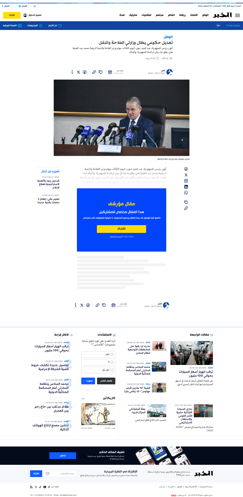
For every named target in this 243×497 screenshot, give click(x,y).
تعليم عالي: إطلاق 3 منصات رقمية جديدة (48, 200)
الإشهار (179, 487)
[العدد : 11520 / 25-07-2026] (98, 414)
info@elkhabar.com (68, 495)
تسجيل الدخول (116, 237)
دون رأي (105, 370)
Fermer (237, 15)
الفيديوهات (32, 25)
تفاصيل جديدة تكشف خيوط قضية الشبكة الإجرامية (50, 367)
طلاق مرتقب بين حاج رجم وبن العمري (51, 409)
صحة (122, 15)
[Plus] (72, 72)
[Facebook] (49, 487)
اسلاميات (146, 15)
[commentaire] (100, 72)
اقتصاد (194, 15)
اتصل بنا (171, 487)
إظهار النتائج (106, 381)
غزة (218, 25)
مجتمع (159, 15)
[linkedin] (186, 187)
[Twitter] (36, 487)
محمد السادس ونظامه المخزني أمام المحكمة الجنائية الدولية (138, 370)
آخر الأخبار (52, 25)
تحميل (63, 456)
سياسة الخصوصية (206, 487)
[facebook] (84, 72)
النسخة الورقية (10, 25)
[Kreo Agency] (174, 495)
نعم (107, 354)
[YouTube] (44, 487)
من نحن (162, 487)
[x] (78, 72)
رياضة (182, 15)
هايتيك (133, 15)
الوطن (205, 15)
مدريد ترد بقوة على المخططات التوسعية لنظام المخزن (139, 349)
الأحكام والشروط (191, 487)
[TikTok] (40, 487)
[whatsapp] (186, 192)
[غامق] (38, 6)
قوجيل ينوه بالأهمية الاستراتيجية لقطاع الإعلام (48, 184)
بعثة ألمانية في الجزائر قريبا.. (137, 410)
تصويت (89, 381)
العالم (171, 15)
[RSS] (31, 487)
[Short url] (94, 72)
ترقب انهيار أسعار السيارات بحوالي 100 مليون (196, 374)
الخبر (163, 70)
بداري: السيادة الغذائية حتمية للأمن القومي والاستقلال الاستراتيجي (184, 415)
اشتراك (121, 228)
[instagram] (186, 181)
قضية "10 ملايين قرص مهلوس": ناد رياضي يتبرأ (137, 389)
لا (108, 362)
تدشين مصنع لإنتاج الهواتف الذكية (50, 427)
